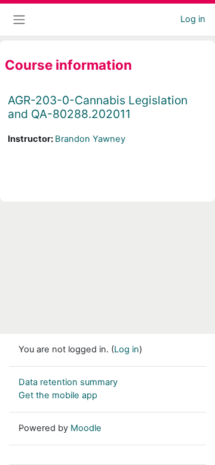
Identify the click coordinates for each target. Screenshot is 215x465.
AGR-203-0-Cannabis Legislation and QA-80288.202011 (98, 107)
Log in (192, 19)
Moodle (86, 428)
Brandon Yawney (90, 139)
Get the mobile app (58, 395)
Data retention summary (68, 382)
